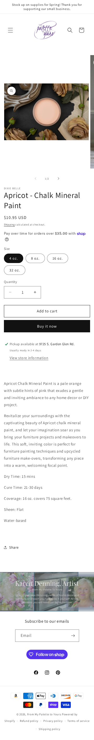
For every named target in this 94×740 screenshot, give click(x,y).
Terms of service (78, 721)
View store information (29, 357)
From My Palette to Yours (44, 714)
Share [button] (14, 547)
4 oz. (13, 258)
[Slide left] (35, 178)
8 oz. (35, 258)
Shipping (9, 224)
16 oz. (57, 258)
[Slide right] (58, 178)
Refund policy (29, 721)
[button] (10, 30)
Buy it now (47, 326)
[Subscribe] (73, 635)
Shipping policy (49, 729)
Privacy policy (53, 721)
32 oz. (14, 270)
